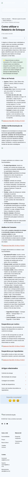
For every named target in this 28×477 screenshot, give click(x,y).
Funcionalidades (5, 436)
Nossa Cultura (5, 442)
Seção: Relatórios (7, 20)
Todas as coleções (6, 18)
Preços (3, 439)
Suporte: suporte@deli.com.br (5, 464)
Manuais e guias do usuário (19, 18)
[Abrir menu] (25, 3)
